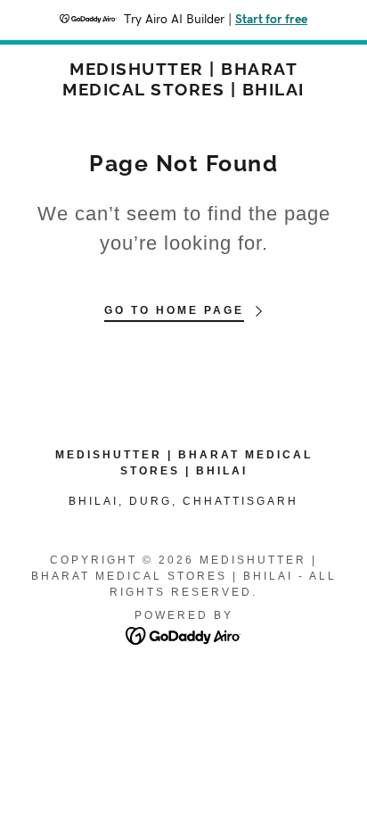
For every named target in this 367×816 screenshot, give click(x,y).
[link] (183, 79)
